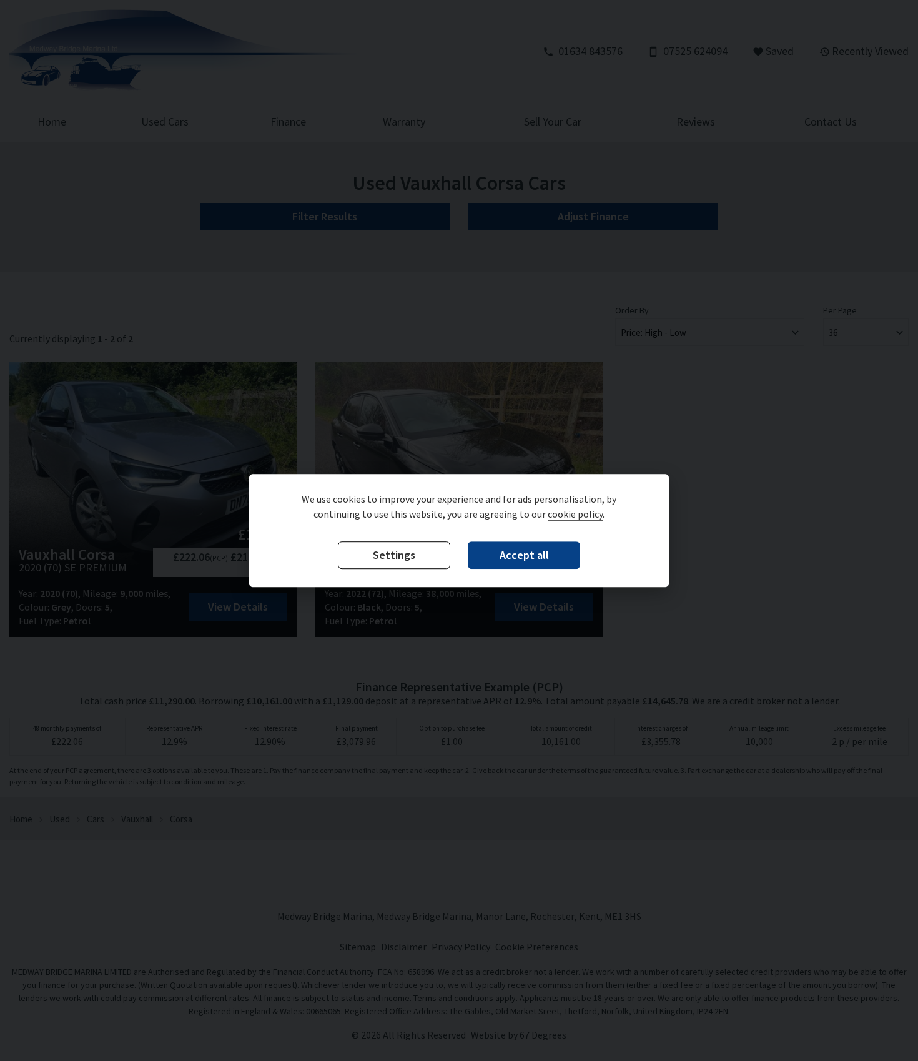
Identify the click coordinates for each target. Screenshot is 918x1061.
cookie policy (575, 514)
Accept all (524, 555)
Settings (394, 555)
